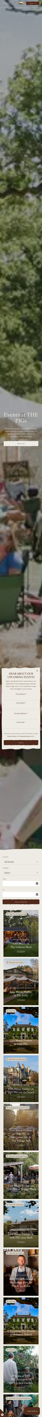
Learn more (21, 951)
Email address (21, 713)
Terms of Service (25, 736)
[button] (32, 1411)
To (3, 890)
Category (6, 868)
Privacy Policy (12, 736)
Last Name (21, 702)
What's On (21, 443)
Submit (21, 742)
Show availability (21, 902)
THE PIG (21, 3)
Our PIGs (5, 857)
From (4, 879)
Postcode (21, 722)
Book (32, 3)
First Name (21, 694)
